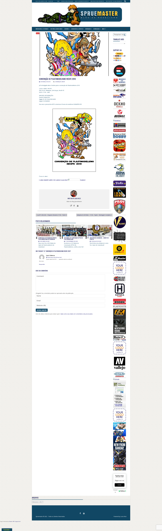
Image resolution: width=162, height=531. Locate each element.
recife (63, 81)
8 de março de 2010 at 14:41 (54, 257)
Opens (37, 33)
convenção (58, 81)
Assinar (119, 485)
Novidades (88, 29)
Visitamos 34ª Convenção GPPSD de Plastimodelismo (73, 238)
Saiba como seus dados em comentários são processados (76, 314)
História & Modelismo (56, 29)
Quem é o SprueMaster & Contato (82, 1)
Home (58, 1)
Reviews (67, 29)
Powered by (115, 491)
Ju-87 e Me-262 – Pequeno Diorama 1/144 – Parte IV (52, 215)
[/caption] (82, 180)
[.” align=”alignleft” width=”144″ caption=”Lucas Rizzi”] (53, 180)
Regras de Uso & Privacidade (67, 1)
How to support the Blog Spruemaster (114, 1)
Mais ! (103, 29)
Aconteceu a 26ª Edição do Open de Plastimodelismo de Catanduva (47, 238)
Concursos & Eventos (77, 29)
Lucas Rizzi (77, 198)
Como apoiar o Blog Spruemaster (97, 1)
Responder (42, 264)
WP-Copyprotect (17, 521)
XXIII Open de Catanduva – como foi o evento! (99, 238)
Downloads (96, 29)
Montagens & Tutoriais (42, 29)
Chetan (10, 521)
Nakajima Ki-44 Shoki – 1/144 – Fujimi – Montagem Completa (94, 215)
